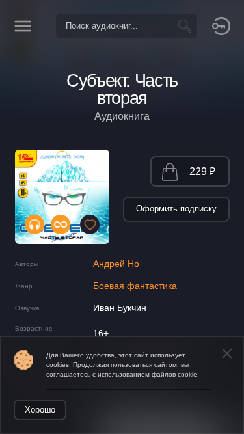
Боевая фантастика (135, 285)
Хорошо (40, 409)
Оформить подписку (176, 208)
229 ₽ (202, 171)
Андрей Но (116, 263)
